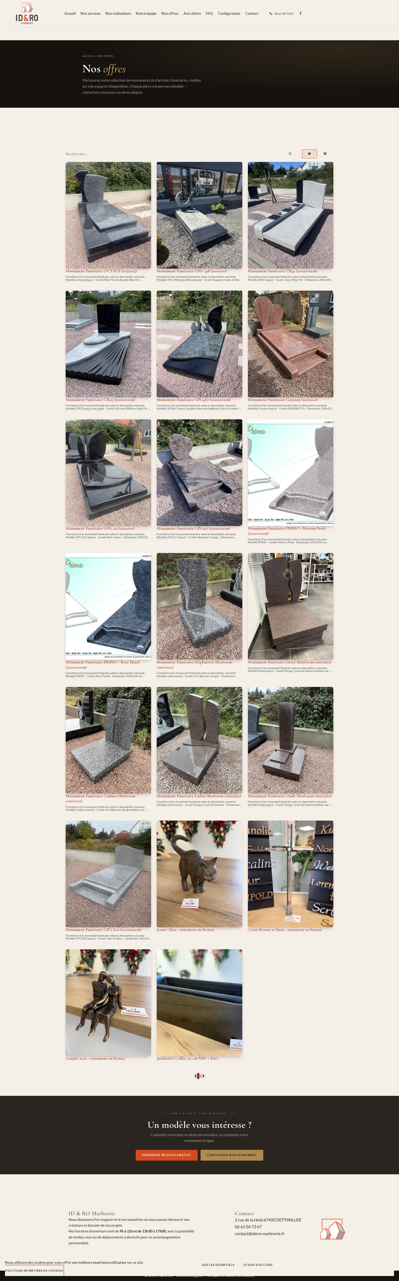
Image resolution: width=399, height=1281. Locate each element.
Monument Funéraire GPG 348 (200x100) (192, 271)
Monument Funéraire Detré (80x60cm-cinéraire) (289, 662)
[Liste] (325, 154)
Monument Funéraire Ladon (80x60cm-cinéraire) (199, 796)
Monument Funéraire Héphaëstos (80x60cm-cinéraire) (195, 664)
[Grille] (310, 154)
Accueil (88, 56)
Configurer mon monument (232, 1155)
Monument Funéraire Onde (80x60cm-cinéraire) (289, 796)
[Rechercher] (290, 154)
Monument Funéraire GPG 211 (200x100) (100, 528)
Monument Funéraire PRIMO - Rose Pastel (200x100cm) (103, 664)
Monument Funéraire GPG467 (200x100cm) (194, 399)
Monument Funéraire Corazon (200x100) (282, 399)
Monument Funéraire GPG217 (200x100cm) (193, 528)
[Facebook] (300, 13)
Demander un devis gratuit (166, 1155)
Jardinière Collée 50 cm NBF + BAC (188, 1058)
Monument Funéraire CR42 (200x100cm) (282, 271)
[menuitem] (70, 13)
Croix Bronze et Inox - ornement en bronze (285, 929)
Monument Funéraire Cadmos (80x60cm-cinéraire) (101, 798)
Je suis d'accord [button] (258, 1264)
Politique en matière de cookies (34, 1270)
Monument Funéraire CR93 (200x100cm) (100, 399)
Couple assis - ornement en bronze (95, 1058)
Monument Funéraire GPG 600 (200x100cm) (103, 929)
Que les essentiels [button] (218, 1264)
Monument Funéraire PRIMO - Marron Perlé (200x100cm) (287, 531)
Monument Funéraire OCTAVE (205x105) (101, 271)
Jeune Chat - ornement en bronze (185, 929)
